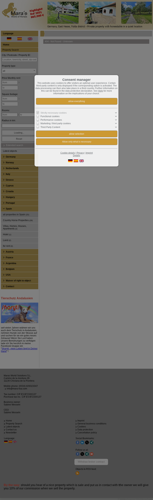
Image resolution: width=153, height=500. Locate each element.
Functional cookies (50, 116)
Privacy (80, 153)
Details (76, 155)
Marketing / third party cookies (55, 123)
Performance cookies (51, 120)
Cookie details (67, 153)
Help (100, 91)
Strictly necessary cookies (53, 113)
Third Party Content (50, 127)
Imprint (89, 153)
